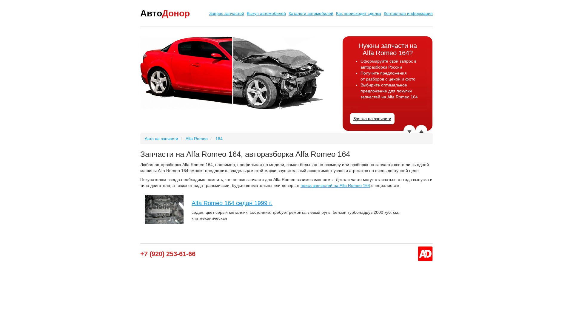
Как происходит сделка (358, 13)
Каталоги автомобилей (311, 13)
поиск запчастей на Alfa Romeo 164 (335, 185)
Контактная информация (408, 13)
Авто (165, 13)
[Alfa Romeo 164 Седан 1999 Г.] (164, 209)
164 (219, 138)
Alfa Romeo (197, 138)
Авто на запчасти (161, 138)
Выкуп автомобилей (266, 13)
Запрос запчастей (226, 13)
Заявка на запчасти (372, 118)
